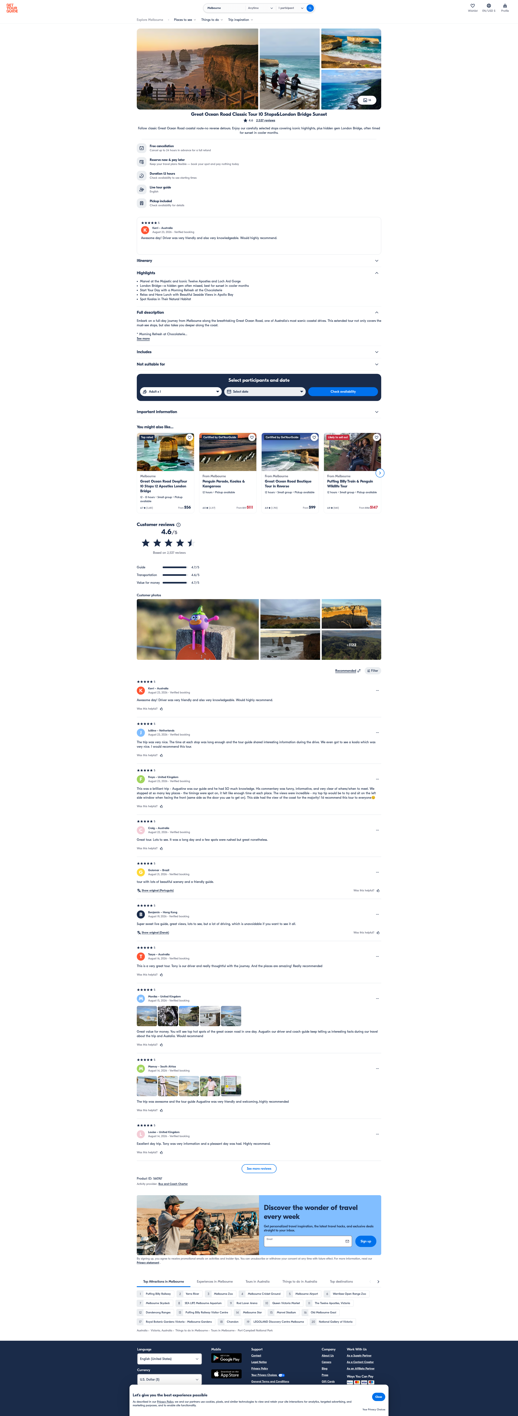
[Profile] (505, 5)
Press (325, 1375)
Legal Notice (259, 1362)
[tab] (163, 1281)
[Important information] (376, 411)
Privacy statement (148, 1262)
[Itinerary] (376, 260)
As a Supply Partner (359, 1355)
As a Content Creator (360, 1362)
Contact (256, 1355)
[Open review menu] (377, 690)
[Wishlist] (472, 5)
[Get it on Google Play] (226, 1358)
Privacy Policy (259, 1368)
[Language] (489, 5)
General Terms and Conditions (270, 1381)
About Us (328, 1355)
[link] (165, 473)
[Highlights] (376, 273)
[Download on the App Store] (226, 1374)
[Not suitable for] (376, 364)
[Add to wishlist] (189, 437)
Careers (326, 1362)
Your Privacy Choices (264, 1375)
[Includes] (376, 352)
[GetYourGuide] (12, 8)
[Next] (380, 473)
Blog (324, 1368)
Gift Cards (328, 1381)
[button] (259, 120)
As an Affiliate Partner (361, 1368)
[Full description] (376, 312)
